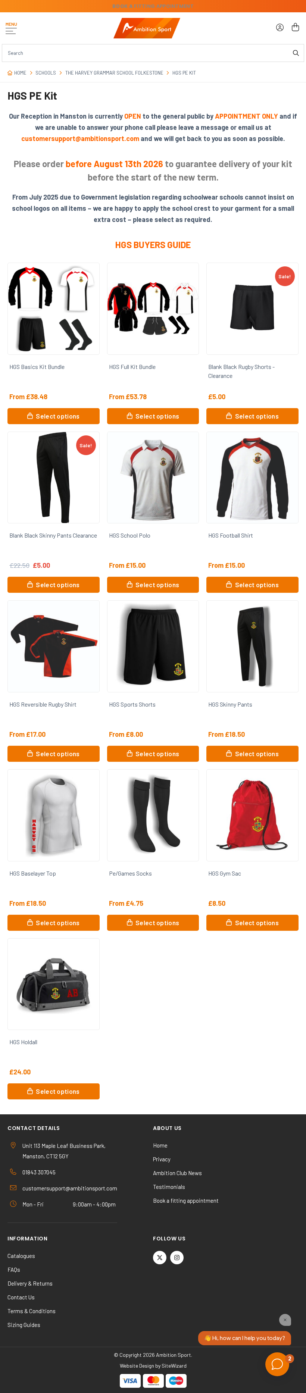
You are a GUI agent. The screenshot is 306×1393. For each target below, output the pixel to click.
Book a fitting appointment (186, 1200)
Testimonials (169, 1186)
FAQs (13, 1269)
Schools (45, 73)
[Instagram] (177, 1257)
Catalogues (21, 1255)
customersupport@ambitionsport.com (69, 1188)
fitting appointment (153, 6)
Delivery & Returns (30, 1283)
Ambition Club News (177, 1173)
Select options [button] (57, 416)
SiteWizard (174, 1365)
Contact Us (21, 1297)
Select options (257, 416)
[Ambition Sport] (146, 28)
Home (20, 73)
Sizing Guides (23, 1324)
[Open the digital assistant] (277, 1364)
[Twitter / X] (159, 1257)
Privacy (162, 1159)
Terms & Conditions (31, 1311)
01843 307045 (39, 1172)
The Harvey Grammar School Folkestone (114, 73)
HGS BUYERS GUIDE (153, 244)
